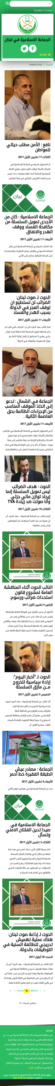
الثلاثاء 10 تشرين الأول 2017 (34, 509)
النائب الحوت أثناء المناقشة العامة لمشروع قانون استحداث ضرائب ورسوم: (28, 592)
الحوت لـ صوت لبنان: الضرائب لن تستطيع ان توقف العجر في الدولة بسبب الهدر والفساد (30, 305)
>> (10, 991)
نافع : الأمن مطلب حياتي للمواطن (28, 147)
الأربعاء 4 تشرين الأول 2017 (37, 781)
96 (23, 991)
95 (21, 991)
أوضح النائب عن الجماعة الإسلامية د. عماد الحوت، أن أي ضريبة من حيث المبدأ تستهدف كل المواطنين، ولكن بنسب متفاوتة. (28, 521)
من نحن (49, 1030)
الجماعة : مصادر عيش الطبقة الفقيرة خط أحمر (31, 772)
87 (30, 991)
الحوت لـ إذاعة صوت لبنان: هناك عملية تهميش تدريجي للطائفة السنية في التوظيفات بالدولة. (28, 942)
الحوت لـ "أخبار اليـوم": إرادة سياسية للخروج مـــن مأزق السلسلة (31, 681)
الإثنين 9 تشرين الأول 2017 (37, 604)
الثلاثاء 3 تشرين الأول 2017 (35, 842)
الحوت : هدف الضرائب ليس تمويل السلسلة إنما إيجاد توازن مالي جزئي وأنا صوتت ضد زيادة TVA (28, 494)
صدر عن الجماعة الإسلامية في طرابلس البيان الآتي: (30, 788)
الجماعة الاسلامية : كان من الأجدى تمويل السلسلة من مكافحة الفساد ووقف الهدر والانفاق (28, 224)
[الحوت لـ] (27, 656)
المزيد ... (29, 1067)
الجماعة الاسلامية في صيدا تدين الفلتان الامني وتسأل (28, 829)
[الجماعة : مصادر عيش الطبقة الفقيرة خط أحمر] (27, 747)
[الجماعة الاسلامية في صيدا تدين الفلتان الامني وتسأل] (27, 807)
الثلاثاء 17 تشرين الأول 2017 (34, 157)
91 (37, 991)
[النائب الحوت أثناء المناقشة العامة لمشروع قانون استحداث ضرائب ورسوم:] (27, 557)
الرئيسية (49, 64)
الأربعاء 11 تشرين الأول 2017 (36, 239)
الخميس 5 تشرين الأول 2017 (34, 694)
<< (45, 991)
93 (18, 991)
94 (19, 991)
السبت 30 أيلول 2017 (41, 956)
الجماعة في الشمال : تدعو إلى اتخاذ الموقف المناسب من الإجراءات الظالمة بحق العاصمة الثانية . (29, 409)
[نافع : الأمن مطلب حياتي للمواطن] (27, 105)
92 (27, 991)
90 (35, 991)
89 (34, 991)
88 (32, 991)
